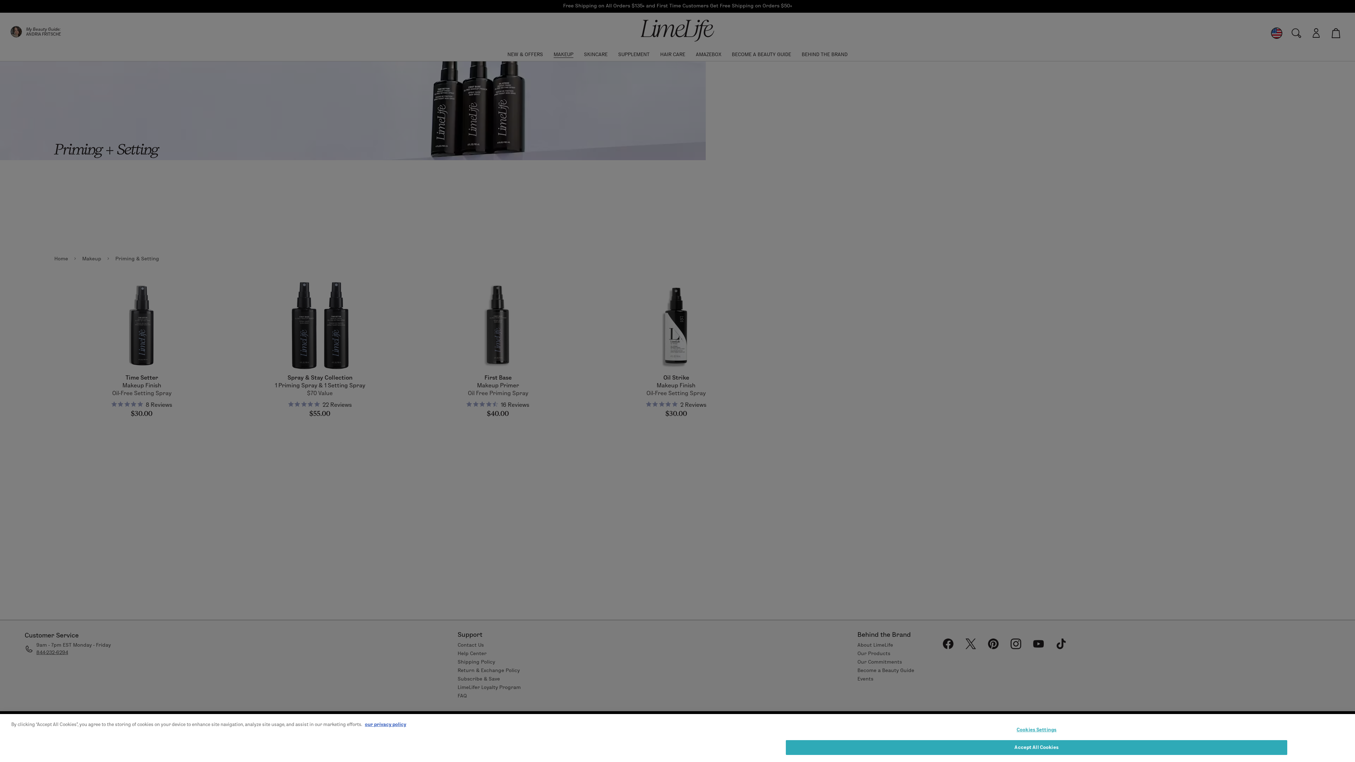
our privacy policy (385, 724)
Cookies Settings (1036, 729)
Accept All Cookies (1036, 747)
